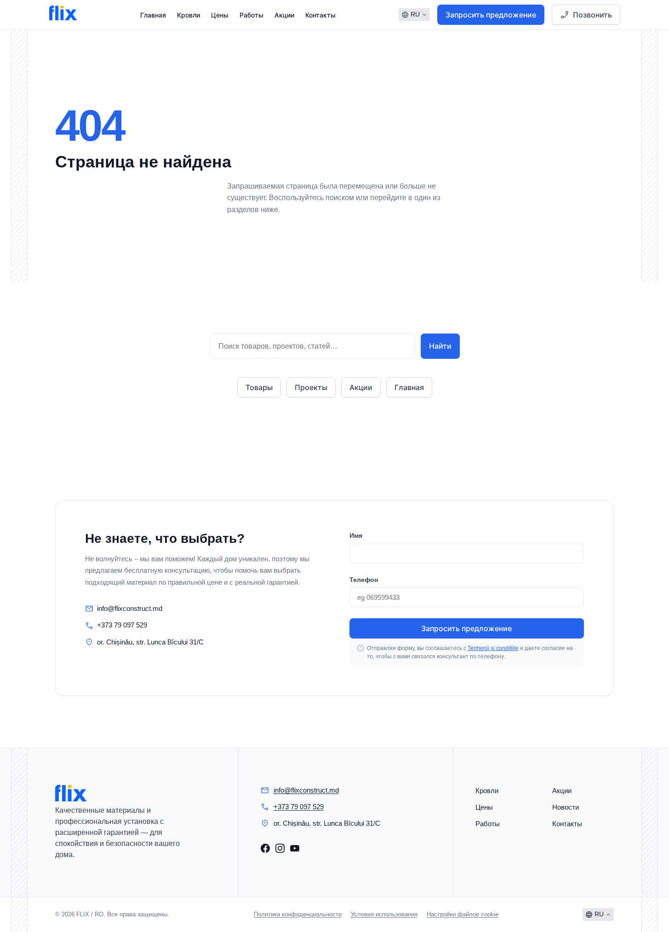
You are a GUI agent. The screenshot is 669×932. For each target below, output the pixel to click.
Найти (440, 346)
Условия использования (384, 914)
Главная (153, 15)
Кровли (188, 15)
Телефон (363, 579)
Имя (355, 535)
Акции (284, 15)
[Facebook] (265, 848)
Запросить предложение (491, 14)
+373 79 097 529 (122, 625)
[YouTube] (294, 848)
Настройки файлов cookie (462, 914)
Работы (251, 15)
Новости (565, 807)
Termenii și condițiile (493, 648)
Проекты (311, 387)
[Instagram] (280, 848)
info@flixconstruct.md (129, 608)
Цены (220, 15)
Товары (259, 387)
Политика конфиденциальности (298, 914)
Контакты (320, 15)
